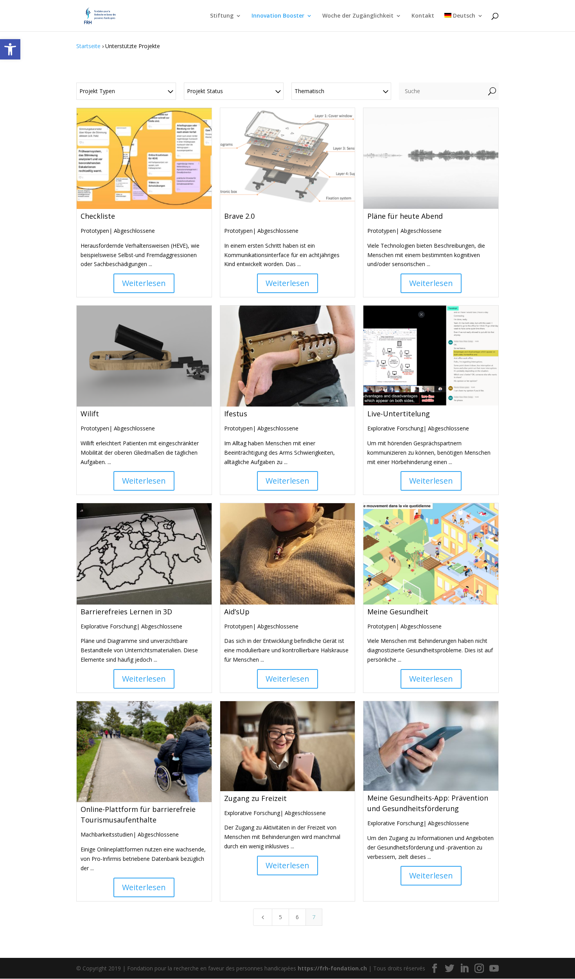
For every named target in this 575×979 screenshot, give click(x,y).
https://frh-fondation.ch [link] (332, 968)
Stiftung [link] (222, 16)
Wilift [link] (90, 413)
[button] (434, 969)
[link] (10, 49)
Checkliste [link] (98, 216)
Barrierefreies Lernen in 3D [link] (126, 611)
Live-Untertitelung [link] (398, 413)
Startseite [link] (88, 46)
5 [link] (280, 917)
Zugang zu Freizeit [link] (255, 798)
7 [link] (313, 917)
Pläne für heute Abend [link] (405, 216)
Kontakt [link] (422, 16)
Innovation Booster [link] (278, 16)
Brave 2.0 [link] (239, 216)
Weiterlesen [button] (144, 283)
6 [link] (297, 917)
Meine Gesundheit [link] (397, 611)
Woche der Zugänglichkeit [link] (358, 16)
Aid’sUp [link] (237, 611)
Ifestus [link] (235, 413)
